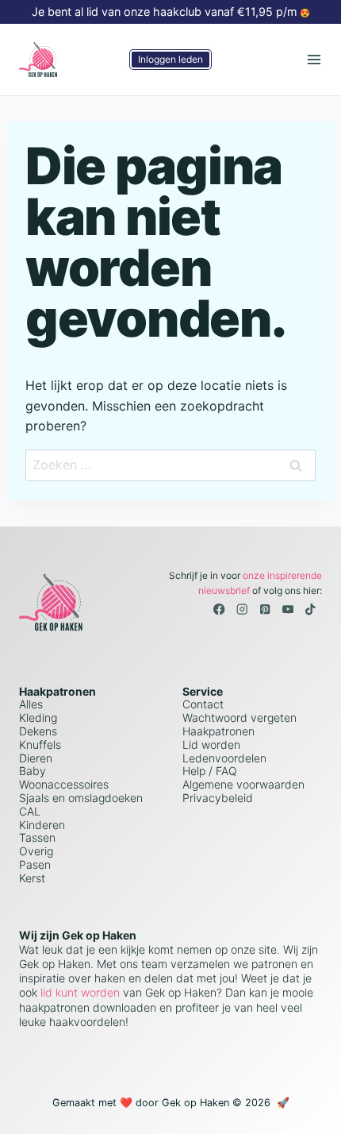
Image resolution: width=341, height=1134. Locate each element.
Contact (203, 704)
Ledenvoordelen (224, 758)
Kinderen (42, 824)
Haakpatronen (218, 731)
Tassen (37, 837)
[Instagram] (242, 609)
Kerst (32, 878)
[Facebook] (219, 609)
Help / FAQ (209, 770)
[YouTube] (287, 609)
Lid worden (211, 744)
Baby (32, 770)
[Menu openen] (313, 59)
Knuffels (40, 744)
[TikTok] (310, 609)
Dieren (35, 758)
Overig (36, 851)
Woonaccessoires (64, 784)
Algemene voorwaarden (243, 784)
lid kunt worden (78, 992)
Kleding (38, 717)
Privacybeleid (217, 797)
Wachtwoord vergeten (239, 717)
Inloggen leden (170, 59)
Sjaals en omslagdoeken (81, 797)
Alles (31, 704)
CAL (29, 811)
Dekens (38, 731)
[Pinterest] (265, 609)
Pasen (35, 864)
